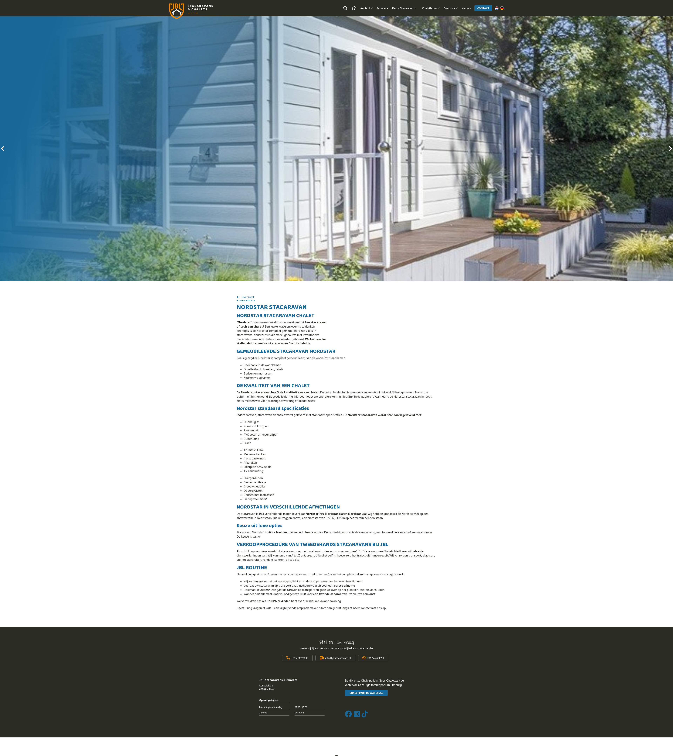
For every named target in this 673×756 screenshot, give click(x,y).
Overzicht (247, 297)
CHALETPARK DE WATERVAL (366, 693)
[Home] (354, 8)
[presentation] (2, 148)
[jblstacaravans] (191, 11)
